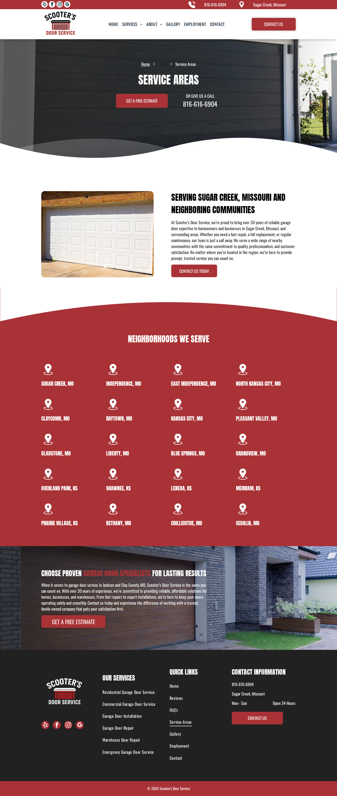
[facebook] (52, 5)
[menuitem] (113, 24)
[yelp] (44, 5)
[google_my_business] (67, 5)
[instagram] (59, 5)
